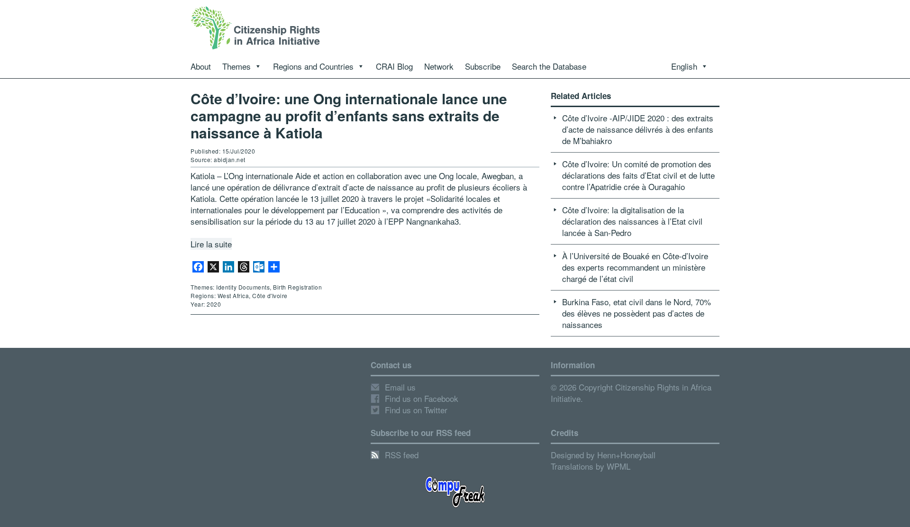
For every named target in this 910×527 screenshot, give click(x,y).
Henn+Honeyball (626, 455)
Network (439, 66)
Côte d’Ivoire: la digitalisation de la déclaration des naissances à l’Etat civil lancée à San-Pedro (632, 221)
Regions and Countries (313, 66)
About (201, 66)
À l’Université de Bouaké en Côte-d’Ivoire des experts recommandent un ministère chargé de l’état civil (635, 267)
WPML (618, 466)
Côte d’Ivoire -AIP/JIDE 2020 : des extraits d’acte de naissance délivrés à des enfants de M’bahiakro (637, 129)
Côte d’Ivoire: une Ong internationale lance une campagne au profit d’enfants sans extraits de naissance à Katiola (349, 115)
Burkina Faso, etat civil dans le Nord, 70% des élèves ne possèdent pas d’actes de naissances (636, 313)
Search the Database (549, 66)
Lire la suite (211, 244)
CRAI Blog (394, 66)
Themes (236, 66)
